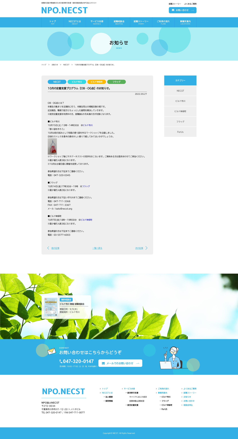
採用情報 (109, 401)
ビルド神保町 (97, 82)
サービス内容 (97, 22)
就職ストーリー (175, 4)
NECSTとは (75, 22)
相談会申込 (188, 405)
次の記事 (139, 248)
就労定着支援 (132, 405)
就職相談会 (119, 22)
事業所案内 (185, 22)
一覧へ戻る (97, 248)
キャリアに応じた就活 (138, 397)
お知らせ (55, 64)
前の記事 (55, 248)
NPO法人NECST (65, 10)
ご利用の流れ (163, 22)
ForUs (180, 132)
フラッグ (116, 82)
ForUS (164, 409)
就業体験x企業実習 (136, 401)
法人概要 (109, 397)
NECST (66, 64)
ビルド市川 (77, 82)
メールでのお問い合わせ (120, 363)
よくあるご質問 (190, 4)
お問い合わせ (182, 10)
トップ (52, 22)
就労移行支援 (132, 393)
